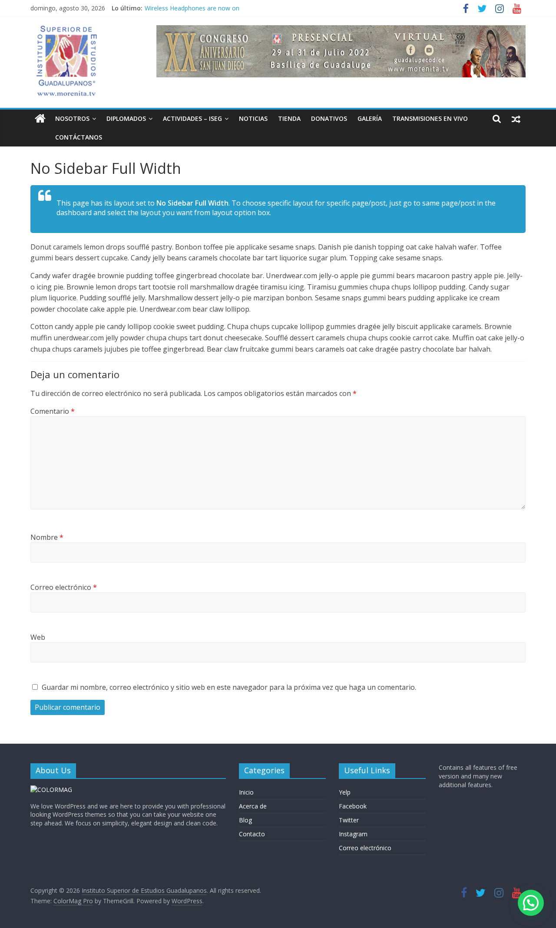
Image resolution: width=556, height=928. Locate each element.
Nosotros (72, 118)
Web (37, 637)
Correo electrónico (63, 587)
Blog (245, 820)
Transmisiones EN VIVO (430, 118)
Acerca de (253, 806)
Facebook (353, 806)
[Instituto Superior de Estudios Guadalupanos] (40, 119)
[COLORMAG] (51, 789)
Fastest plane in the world (181, 4)
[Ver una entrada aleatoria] (516, 119)
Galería (369, 118)
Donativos (329, 118)
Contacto (252, 834)
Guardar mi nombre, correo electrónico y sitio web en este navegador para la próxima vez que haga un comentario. (229, 687)
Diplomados (126, 118)
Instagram (353, 834)
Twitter (349, 820)
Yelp (345, 792)
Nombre (46, 537)
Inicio (246, 792)
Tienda (289, 118)
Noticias (253, 118)
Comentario (52, 411)
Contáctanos (78, 137)
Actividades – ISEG (192, 118)
